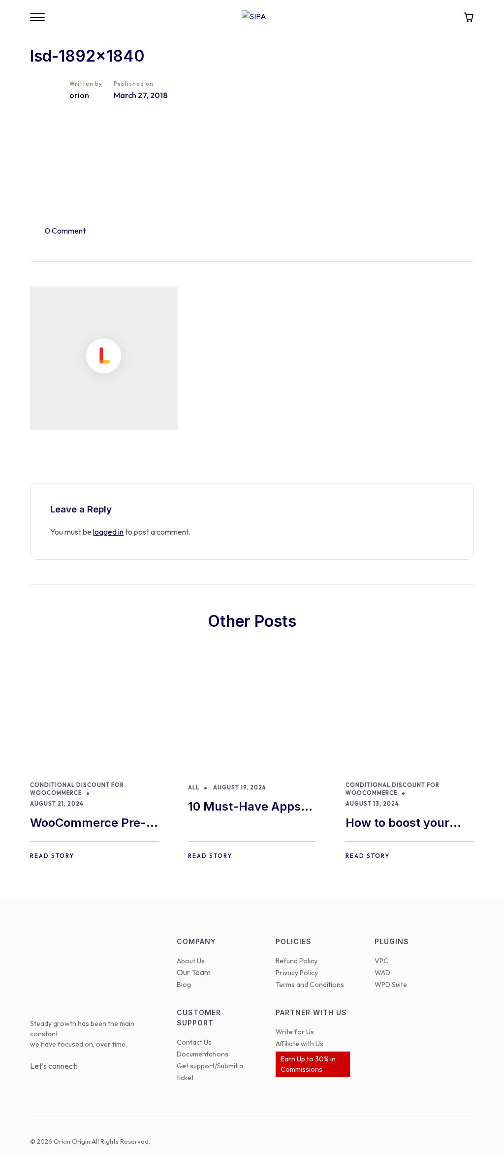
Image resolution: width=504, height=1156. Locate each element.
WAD (382, 972)
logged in (108, 532)
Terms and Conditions (310, 984)
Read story (52, 855)
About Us (191, 960)
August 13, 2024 (372, 803)
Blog (184, 984)
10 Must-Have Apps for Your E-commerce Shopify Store (250, 807)
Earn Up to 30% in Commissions (308, 1064)
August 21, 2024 (56, 803)
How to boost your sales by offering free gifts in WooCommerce (406, 824)
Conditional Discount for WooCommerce (77, 789)
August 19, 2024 (239, 787)
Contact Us (194, 1042)
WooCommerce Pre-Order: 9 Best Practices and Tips (88, 824)
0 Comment (65, 231)
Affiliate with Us (299, 1043)
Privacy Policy (297, 972)
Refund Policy (296, 960)
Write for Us (295, 1031)
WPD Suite (391, 984)
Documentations (202, 1054)
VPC (381, 960)
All (193, 787)
